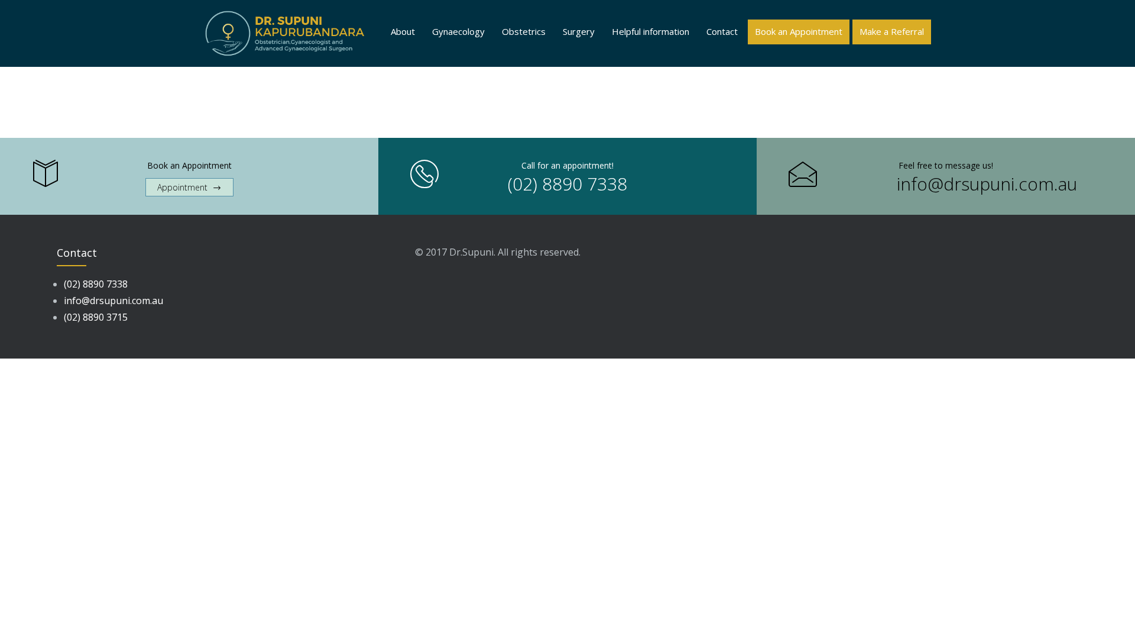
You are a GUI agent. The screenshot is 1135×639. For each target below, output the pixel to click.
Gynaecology (458, 31)
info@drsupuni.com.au (987, 184)
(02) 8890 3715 (96, 317)
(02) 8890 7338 (567, 184)
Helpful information (650, 31)
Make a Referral (892, 31)
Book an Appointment (798, 31)
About (403, 31)
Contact (722, 31)
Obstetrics (524, 31)
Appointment (182, 187)
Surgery (579, 31)
